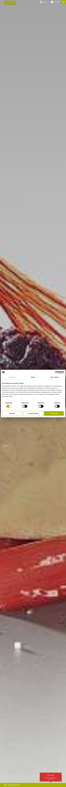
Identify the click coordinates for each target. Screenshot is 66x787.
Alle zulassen (54, 413)
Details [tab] (33, 377)
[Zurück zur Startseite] (9, 4)
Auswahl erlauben (33, 413)
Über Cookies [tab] (54, 377)
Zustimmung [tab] (11, 377)
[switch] (24, 406)
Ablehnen (12, 413)
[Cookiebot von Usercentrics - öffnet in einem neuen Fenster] (56, 372)
